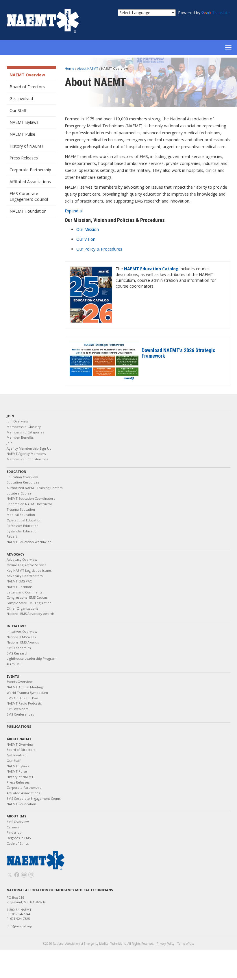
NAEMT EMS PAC (19, 581)
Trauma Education (21, 509)
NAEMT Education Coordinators (31, 498)
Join (10, 416)
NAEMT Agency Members (26, 453)
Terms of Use (185, 944)
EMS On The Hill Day (22, 698)
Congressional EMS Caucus (27, 597)
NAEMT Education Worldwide (29, 542)
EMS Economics (19, 648)
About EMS (16, 816)
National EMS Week (21, 637)
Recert (12, 536)
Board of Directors (27, 86)
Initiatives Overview (22, 631)
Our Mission (87, 229)
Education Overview (22, 477)
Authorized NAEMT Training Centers (34, 488)
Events (13, 676)
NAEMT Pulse (22, 134)
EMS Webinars (17, 709)
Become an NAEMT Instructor (29, 504)
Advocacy (15, 554)
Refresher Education (22, 525)
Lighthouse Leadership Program (31, 658)
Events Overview (20, 681)
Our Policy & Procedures (99, 249)
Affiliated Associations (30, 181)
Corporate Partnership (30, 169)
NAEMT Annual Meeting (25, 687)
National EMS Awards (23, 642)
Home (70, 68)
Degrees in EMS (19, 838)
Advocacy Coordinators (24, 575)
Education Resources (23, 482)
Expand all (74, 211)
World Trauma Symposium (27, 692)
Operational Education (24, 520)
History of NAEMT (27, 146)
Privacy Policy (165, 944)
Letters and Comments (24, 592)
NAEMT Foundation (28, 211)
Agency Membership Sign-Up (29, 448)
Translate (221, 12)
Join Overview (17, 421)
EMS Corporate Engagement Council (29, 196)
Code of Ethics (18, 843)
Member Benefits (20, 437)
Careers (13, 827)
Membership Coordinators (27, 459)
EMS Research (17, 653)
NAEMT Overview (27, 75)
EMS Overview (18, 821)
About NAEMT (88, 68)
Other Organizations (22, 608)
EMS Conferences (20, 714)
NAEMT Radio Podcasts (24, 703)
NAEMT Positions (19, 586)
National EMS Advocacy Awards (30, 613)
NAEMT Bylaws (24, 122)
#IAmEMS (14, 664)
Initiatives (17, 626)
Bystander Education (22, 531)
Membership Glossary (24, 426)
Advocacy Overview (22, 559)
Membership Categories (25, 432)
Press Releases (24, 158)
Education (16, 471)
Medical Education (21, 514)
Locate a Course (19, 493)
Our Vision (85, 239)
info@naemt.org (19, 926)
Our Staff (18, 110)
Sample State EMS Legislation (29, 603)
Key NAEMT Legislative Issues (29, 570)
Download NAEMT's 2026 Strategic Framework (178, 353)
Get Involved (21, 98)
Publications (19, 726)
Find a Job (14, 832)
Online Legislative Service (27, 565)
